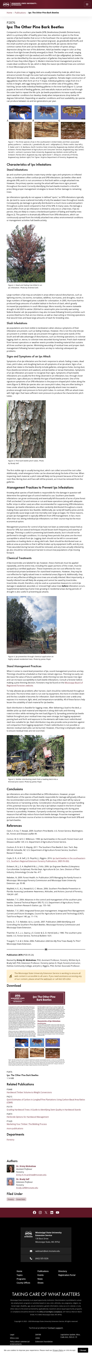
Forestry (10, 1139)
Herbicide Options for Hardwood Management (28, 1117)
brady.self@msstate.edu (27, 1187)
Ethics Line (14, 1338)
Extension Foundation (44, 1341)
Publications (20, 12)
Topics (20, 1275)
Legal (12, 1334)
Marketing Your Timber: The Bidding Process (27, 1124)
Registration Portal (66, 1275)
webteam (48, 979)
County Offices (23, 1282)
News (40, 1279)
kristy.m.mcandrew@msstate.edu (31, 1175)
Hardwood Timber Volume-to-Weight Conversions (29, 1092)
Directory (62, 1271)
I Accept (83, 1350)
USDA (37, 1338)
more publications (15, 1128)
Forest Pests (20, 1199)
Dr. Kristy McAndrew (26, 1166)
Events (40, 1275)
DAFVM (38, 1334)
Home (9, 12)
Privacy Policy (58, 1350)
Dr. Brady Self (22, 1179)
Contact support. (55, 1328)
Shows (40, 1282)
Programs (21, 1279)
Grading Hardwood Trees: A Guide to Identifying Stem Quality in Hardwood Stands (44, 1109)
